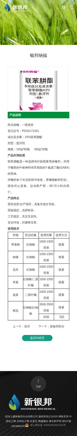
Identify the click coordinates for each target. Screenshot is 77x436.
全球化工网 (23, 421)
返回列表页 (37, 337)
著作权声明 (55, 421)
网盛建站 (43, 421)
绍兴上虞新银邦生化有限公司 (21, 416)
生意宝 (33, 421)
